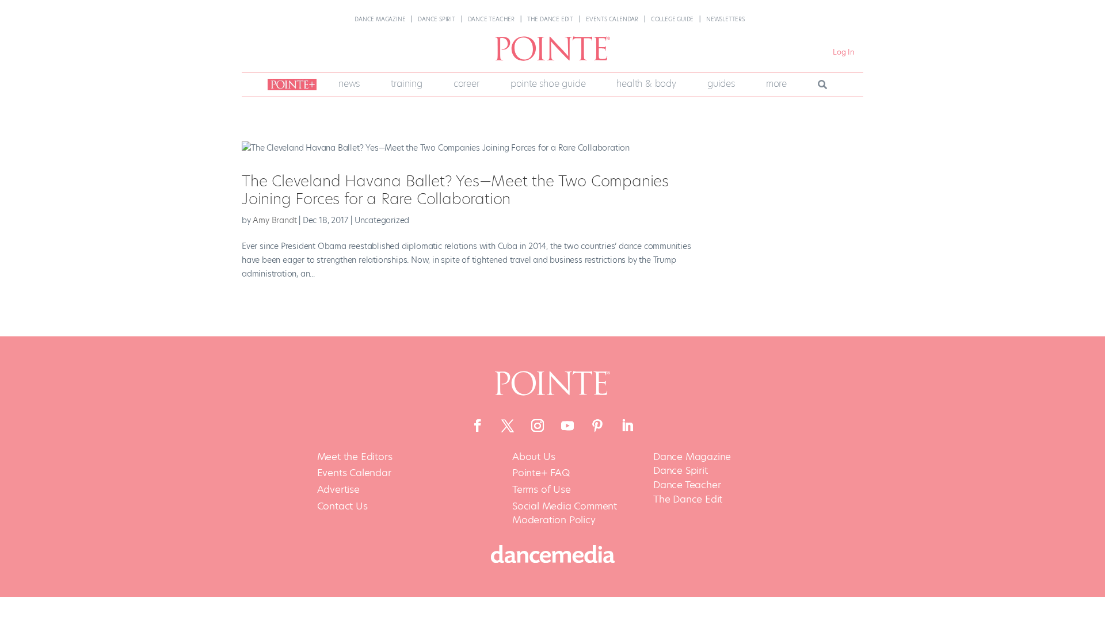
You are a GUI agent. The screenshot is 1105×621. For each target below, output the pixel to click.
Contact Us (342, 506)
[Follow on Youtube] (567, 425)
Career (466, 83)
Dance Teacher (491, 19)
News (349, 83)
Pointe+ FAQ (541, 473)
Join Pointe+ (290, 84)
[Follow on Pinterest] (597, 425)
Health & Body (646, 83)
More (776, 83)
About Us (533, 456)
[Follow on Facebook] (477, 425)
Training (406, 83)
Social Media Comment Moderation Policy (564, 513)
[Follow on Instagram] (537, 425)
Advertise (338, 489)
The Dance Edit (550, 19)
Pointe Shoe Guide (548, 83)
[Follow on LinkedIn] (627, 425)
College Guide (672, 19)
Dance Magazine (380, 19)
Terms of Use (541, 489)
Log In (844, 52)
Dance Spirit (436, 19)
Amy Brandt (274, 220)
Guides (721, 83)
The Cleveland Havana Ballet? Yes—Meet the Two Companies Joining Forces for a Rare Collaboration (455, 190)
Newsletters (725, 19)
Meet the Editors (355, 456)
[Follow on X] (507, 425)
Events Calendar (612, 19)
